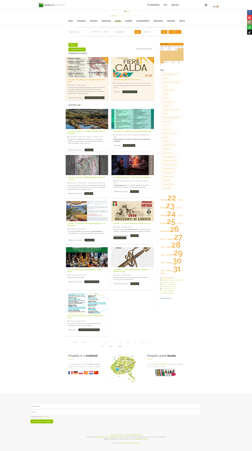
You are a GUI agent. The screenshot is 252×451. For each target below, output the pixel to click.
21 (176, 57)
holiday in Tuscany (94, 364)
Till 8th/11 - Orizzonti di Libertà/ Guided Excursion (132, 223)
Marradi (165, 137)
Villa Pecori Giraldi (170, 161)
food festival (168, 153)
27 (173, 59)
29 (179, 59)
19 (169, 57)
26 (169, 59)
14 (176, 54)
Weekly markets (165, 298)
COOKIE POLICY (128, 435)
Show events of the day (167, 293)
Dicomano (167, 129)
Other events (89, 240)
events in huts (168, 176)
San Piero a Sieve (169, 165)
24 (162, 59)
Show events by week (144, 49)
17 (162, 57)
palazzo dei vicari (170, 133)
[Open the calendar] (138, 32)
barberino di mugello (171, 117)
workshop (166, 149)
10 (102, 346)
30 (182, 59)
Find (174, 32)
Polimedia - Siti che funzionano (130, 443)
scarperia (166, 106)
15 (179, 54)
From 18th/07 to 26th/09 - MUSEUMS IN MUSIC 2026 (132, 131)
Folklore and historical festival (94, 97)
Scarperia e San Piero (171, 82)
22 (178, 57)
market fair (167, 180)
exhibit (165, 78)
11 (165, 54)
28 (176, 59)
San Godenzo (168, 172)
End (120, 346)
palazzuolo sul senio (171, 110)
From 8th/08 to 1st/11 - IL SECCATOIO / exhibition (132, 177)
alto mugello (168, 102)
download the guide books (161, 364)
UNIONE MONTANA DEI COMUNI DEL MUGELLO (110, 437)
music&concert (168, 90)
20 (173, 57)
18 (165, 57)
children (166, 94)
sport (165, 125)
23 (182, 57)
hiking (165, 113)
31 (162, 62)
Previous (165, 278)
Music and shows (129, 145)
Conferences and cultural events (89, 330)
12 (169, 54)
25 (165, 59)
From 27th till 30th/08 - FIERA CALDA (126, 80)
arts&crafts (167, 188)
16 (182, 54)
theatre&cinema (169, 157)
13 (173, 54)
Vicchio (165, 98)
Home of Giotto (169, 184)
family (165, 86)
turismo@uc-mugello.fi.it (141, 439)
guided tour (167, 141)
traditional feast (169, 145)
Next (110, 346)
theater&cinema (169, 168)
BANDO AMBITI (138, 435)
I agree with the (41, 416)
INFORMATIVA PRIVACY (116, 435)
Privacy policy (45, 416)
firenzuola (166, 121)
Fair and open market (130, 92)
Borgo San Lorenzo (170, 74)
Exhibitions (89, 150)
